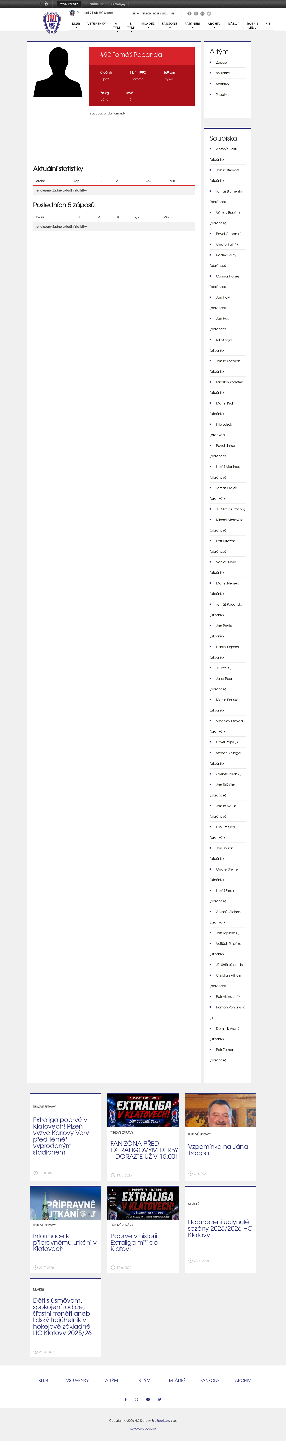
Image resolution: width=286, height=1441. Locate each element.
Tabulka (222, 94)
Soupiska (223, 72)
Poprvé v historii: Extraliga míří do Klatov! (135, 1242)
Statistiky (222, 83)
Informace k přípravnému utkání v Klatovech (65, 1242)
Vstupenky (97, 24)
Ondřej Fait (227, 244)
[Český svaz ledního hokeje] (48, 6)
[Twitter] (209, 12)
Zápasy (222, 62)
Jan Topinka (228, 932)
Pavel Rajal (227, 741)
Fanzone (169, 24)
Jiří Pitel (223, 667)
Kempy (135, 13)
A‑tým (111, 1380)
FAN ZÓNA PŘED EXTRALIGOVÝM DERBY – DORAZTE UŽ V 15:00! (144, 1149)
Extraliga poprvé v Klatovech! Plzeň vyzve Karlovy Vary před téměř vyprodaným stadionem (61, 1135)
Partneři (192, 24)
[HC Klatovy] (189, 12)
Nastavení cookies (143, 1429)
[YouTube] (202, 12)
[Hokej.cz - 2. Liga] (96, 6)
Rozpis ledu (160, 13)
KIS (172, 13)
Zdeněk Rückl (229, 773)
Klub (76, 24)
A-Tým (116, 26)
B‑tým (144, 1380)
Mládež (148, 24)
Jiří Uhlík (229, 964)
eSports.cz (162, 1420)
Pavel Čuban (228, 233)
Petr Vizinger (228, 996)
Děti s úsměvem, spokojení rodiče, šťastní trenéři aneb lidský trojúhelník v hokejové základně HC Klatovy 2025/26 (62, 1316)
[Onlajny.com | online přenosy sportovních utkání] (119, 6)
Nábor (146, 13)
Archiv (214, 24)
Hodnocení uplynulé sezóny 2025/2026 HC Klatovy (220, 1228)
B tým (131, 26)
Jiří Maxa (230, 508)
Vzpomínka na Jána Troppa (218, 1149)
